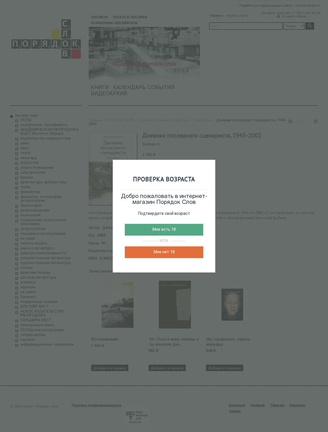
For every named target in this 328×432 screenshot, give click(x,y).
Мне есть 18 (164, 230)
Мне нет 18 (164, 252)
